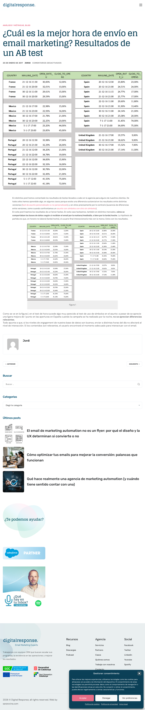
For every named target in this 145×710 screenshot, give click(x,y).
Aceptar (83, 698)
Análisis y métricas (13, 25)
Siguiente (133, 364)
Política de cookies (92, 704)
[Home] (19, 4)
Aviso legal (123, 704)
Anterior (11, 364)
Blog (27, 25)
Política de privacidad (109, 704)
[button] (139, 673)
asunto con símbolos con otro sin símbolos (76, 208)
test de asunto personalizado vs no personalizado (45, 205)
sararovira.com (10, 703)
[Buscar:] (72, 384)
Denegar (106, 698)
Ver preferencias (129, 698)
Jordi (28, 63)
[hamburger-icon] (140, 5)
